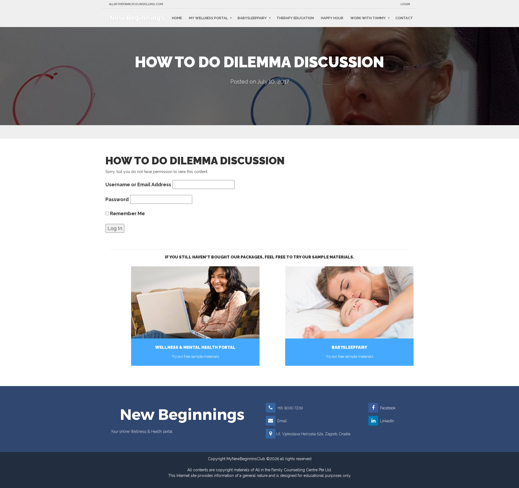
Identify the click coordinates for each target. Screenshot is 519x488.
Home (177, 18)
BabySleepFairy (252, 18)
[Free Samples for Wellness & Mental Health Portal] (195, 302)
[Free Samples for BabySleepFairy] (349, 302)
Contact (404, 18)
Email (281, 421)
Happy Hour (332, 18)
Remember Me (127, 213)
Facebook (387, 408)
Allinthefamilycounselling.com (136, 4)
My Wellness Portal (208, 18)
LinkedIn (386, 421)
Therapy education (295, 18)
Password (117, 199)
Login (405, 4)
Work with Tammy (368, 18)
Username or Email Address (138, 184)
